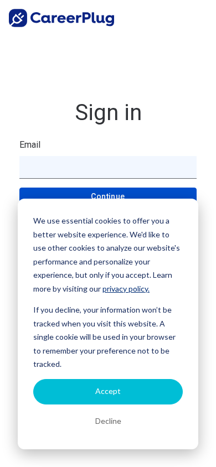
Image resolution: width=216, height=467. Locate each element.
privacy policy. (126, 288)
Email (29, 144)
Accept (108, 391)
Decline (108, 421)
